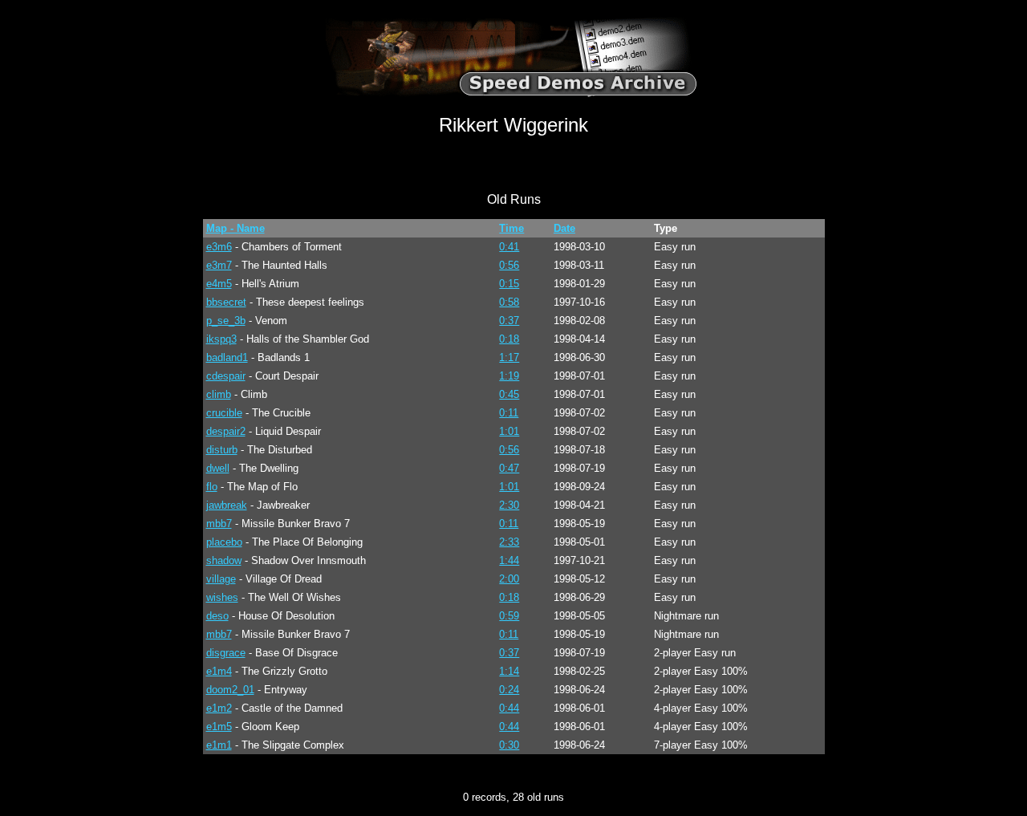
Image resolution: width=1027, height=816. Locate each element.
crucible (224, 413)
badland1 (227, 357)
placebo (224, 542)
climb (218, 394)
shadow (224, 560)
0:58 (509, 302)
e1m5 (219, 727)
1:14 (509, 671)
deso (217, 616)
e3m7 (219, 265)
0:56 (509, 265)
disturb (221, 450)
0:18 (509, 339)
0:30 (509, 745)
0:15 (509, 284)
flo (211, 487)
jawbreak (226, 505)
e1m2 (219, 708)
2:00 (509, 579)
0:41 (509, 247)
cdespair (226, 376)
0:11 (508, 413)
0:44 (509, 708)
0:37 (509, 321)
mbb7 (219, 524)
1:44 (509, 560)
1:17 (509, 357)
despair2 (226, 431)
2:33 (509, 542)
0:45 (509, 394)
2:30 (509, 505)
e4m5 (219, 284)
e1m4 (219, 671)
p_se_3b (226, 321)
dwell (217, 468)
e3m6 (219, 247)
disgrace (226, 653)
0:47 (509, 468)
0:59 (509, 616)
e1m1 (219, 745)
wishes (222, 597)
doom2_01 (230, 690)
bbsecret (226, 302)
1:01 (509, 431)
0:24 (509, 690)
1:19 (509, 376)
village (221, 579)
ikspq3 (221, 339)
